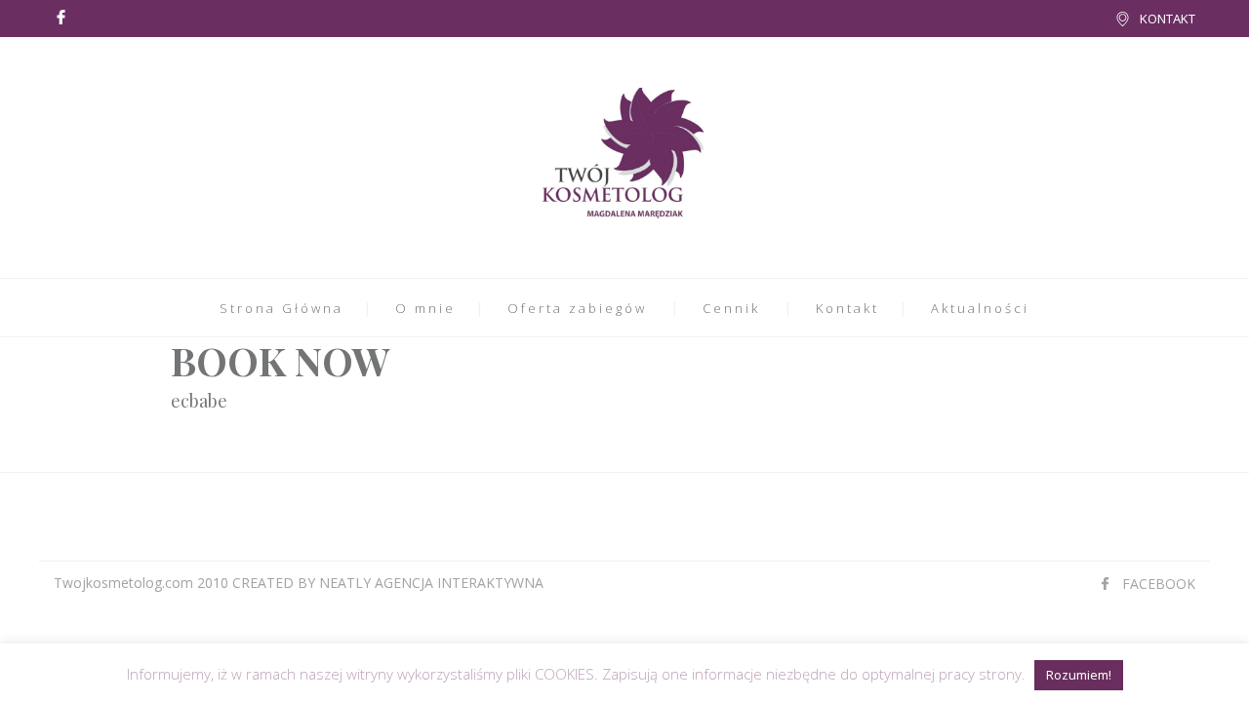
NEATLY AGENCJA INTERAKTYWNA (431, 582)
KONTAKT (1167, 18)
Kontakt (847, 308)
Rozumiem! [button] (1078, 674)
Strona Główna (281, 308)
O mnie (425, 308)
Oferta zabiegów (577, 308)
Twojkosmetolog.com (123, 582)
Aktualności (980, 308)
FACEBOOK (1158, 583)
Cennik (731, 308)
